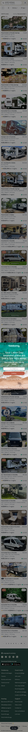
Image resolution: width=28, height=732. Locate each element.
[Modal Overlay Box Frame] (14, 366)
